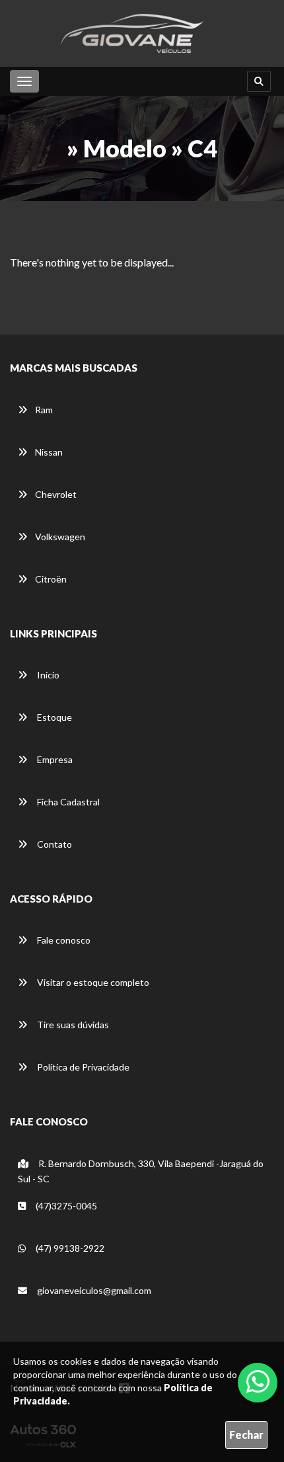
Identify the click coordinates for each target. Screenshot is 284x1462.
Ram (44, 409)
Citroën (51, 579)
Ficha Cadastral (67, 801)
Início (47, 674)
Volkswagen (60, 536)
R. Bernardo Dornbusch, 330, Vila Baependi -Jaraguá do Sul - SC (141, 1171)
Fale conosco (62, 940)
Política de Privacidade (82, 1067)
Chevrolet (56, 494)
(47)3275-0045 (65, 1205)
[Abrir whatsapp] (257, 1381)
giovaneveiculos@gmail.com (93, 1290)
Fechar (246, 1434)
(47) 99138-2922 (69, 1248)
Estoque (53, 717)
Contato (53, 844)
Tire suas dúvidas (72, 1024)
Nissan (49, 452)
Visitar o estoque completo (92, 982)
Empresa (54, 759)
